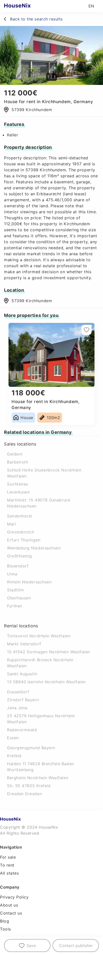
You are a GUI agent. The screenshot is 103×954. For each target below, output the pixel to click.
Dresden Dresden (24, 793)
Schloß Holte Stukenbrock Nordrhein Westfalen (44, 473)
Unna (12, 573)
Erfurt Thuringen (23, 539)
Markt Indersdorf (24, 643)
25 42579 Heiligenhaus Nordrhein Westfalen (41, 718)
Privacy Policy (14, 897)
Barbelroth (17, 462)
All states (9, 873)
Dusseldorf (18, 691)
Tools (5, 929)
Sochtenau (17, 483)
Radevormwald (22, 729)
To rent (7, 865)
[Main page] (27, 6)
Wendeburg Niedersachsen (33, 547)
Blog (4, 921)
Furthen (14, 605)
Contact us (11, 913)
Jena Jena (17, 707)
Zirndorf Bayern (23, 699)
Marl (11, 523)
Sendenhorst (19, 515)
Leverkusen (18, 491)
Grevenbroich (20, 531)
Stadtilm (15, 589)
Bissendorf (17, 565)
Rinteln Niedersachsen (29, 581)
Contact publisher (76, 945)
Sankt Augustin (22, 673)
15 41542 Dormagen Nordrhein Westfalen (48, 651)
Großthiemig (19, 555)
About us (9, 905)
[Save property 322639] (87, 330)
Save (31, 945)
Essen (13, 737)
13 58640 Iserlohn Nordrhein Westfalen (46, 681)
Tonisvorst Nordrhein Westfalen (38, 635)
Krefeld (14, 755)
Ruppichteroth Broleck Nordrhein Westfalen (40, 662)
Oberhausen (19, 597)
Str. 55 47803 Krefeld (28, 785)
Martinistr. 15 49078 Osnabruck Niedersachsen (38, 502)
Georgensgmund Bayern (31, 747)
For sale (8, 857)
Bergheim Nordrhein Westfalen (37, 777)
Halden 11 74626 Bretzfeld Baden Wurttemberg (40, 766)
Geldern (15, 454)
